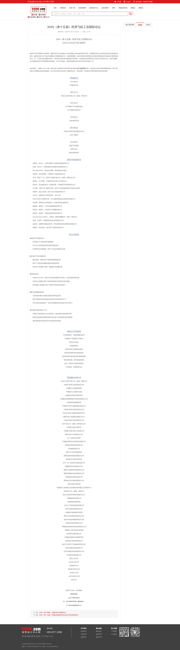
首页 (55, 8)
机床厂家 (72, 8)
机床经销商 (82, 8)
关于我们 (84, 628)
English (128, 2)
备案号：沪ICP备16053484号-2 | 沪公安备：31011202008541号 (40, 646)
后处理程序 (105, 8)
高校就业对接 (123, 8)
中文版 (119, 2)
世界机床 (63, 8)
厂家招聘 (114, 631)
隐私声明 (99, 634)
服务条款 (99, 631)
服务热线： (144, 2)
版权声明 (99, 637)
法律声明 (84, 634)
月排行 (148, 25)
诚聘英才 (84, 637)
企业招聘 (114, 634)
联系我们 (84, 631)
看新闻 (141, 8)
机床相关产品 (93, 8)
